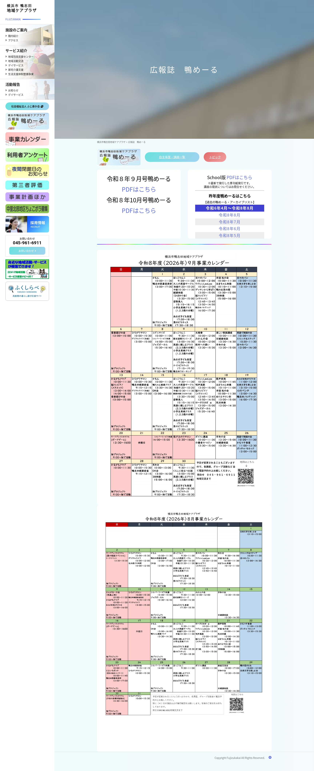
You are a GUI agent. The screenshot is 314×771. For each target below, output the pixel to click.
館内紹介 (13, 36)
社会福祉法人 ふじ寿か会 (25, 106)
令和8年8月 (230, 215)
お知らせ (13, 90)
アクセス (13, 40)
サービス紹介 (16, 50)
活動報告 (12, 84)
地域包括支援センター (21, 56)
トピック (215, 157)
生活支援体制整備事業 (21, 74)
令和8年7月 (230, 221)
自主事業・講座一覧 (172, 157)
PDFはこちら (139, 189)
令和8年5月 (230, 235)
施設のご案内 (16, 30)
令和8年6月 (230, 228)
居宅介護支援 (15, 69)
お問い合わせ (26, 250)
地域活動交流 (15, 61)
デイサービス (15, 65)
